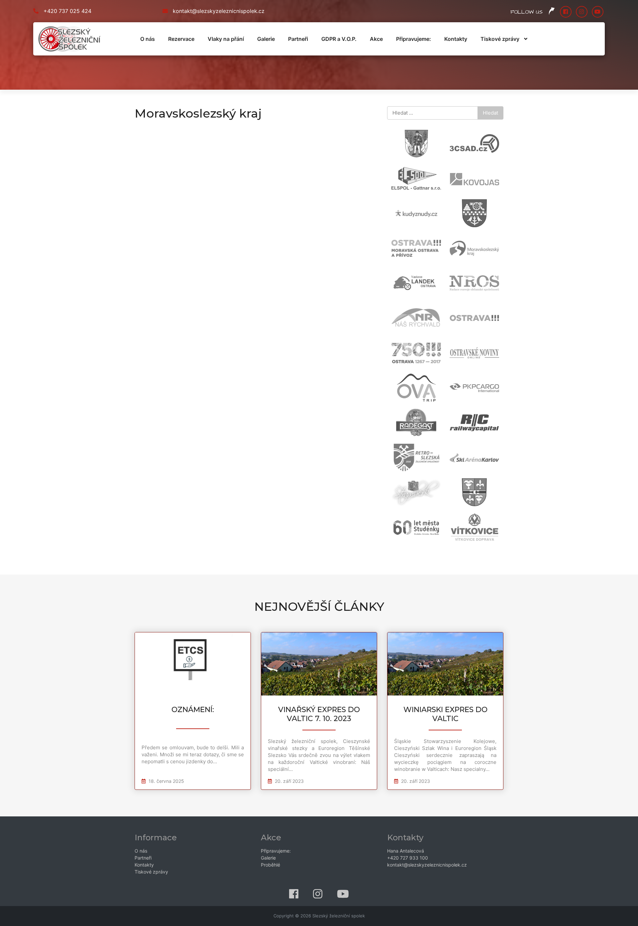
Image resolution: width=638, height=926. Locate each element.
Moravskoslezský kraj (198, 113)
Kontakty (455, 39)
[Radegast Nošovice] (412, 426)
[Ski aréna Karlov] (470, 460)
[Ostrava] (470, 321)
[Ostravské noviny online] (470, 356)
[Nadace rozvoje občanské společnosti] (470, 286)
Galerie (266, 39)
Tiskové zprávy (499, 39)
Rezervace (181, 39)
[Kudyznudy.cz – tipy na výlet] (412, 216)
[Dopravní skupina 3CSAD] (470, 147)
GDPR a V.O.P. (339, 39)
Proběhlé (270, 865)
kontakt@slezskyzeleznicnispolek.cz (219, 11)
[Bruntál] (412, 147)
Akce (376, 39)
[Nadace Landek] (412, 286)
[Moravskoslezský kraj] (470, 251)
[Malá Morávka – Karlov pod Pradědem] (470, 216)
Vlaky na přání (226, 39)
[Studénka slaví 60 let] (412, 530)
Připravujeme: (413, 39)
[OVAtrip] (412, 391)
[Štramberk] (412, 495)
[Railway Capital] (470, 426)
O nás (147, 39)
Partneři (298, 39)
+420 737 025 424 (67, 11)
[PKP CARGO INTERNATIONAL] (470, 391)
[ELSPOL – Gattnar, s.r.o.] (412, 181)
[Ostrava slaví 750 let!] (412, 356)
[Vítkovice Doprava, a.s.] (470, 530)
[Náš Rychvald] (412, 321)
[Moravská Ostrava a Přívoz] (412, 251)
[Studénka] (470, 495)
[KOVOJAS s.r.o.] (470, 181)
